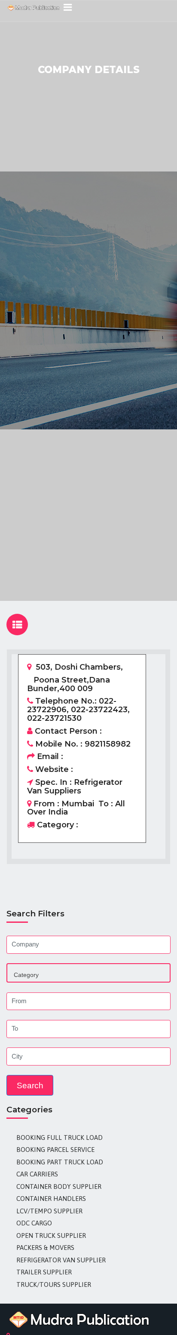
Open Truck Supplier (51, 1235)
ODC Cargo (34, 1223)
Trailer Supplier (44, 1272)
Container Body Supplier (58, 1186)
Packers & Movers (45, 1247)
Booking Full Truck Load (59, 1137)
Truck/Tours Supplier (53, 1284)
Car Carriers (37, 1174)
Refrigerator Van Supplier (61, 1260)
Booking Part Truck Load (59, 1162)
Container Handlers (51, 1198)
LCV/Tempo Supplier (49, 1211)
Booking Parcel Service (55, 1149)
